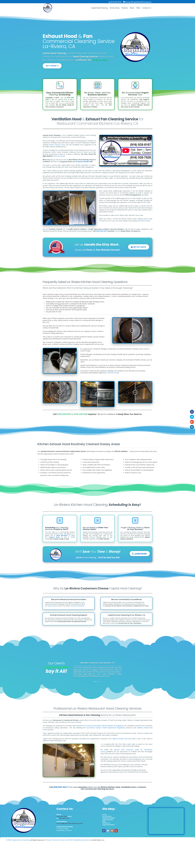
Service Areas (115, 8)
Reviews (125, 8)
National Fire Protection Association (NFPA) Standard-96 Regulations (100, 726)
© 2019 (8, 840)
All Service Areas (100, 59)
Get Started (51, 66)
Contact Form (62, 99)
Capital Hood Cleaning (99, 8)
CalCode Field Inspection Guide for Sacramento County (126, 751)
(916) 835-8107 (61, 535)
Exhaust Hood (60, 145)
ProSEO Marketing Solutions (79, 840)
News (132, 8)
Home (104, 814)
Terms (54, 840)
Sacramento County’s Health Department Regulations (105, 728)
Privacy (48, 840)
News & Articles (107, 820)
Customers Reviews (82, 161)
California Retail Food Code (121, 739)
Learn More (141, 553)
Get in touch (139, 247)
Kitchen (52, 145)
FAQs (138, 8)
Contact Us (146, 8)
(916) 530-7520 (80, 414)
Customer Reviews (77, 606)
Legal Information (108, 825)
